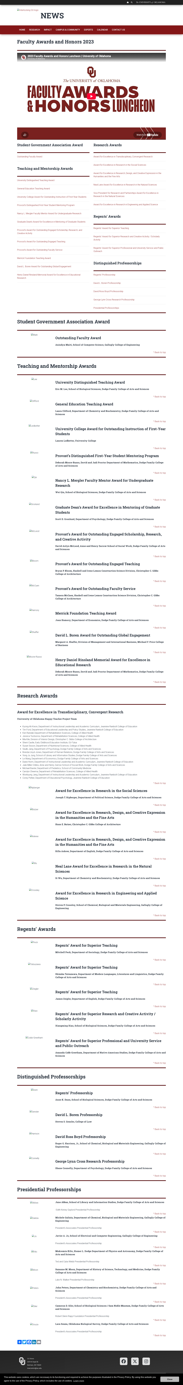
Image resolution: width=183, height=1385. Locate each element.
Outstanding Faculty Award (29, 156)
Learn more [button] (78, 1381)
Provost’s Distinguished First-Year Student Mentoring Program (46, 205)
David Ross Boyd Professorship (108, 291)
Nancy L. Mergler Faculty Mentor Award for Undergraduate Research (49, 213)
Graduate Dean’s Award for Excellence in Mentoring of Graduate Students (51, 222)
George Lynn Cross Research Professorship (114, 299)
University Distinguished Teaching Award (35, 180)
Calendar (102, 30)
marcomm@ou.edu (34, 1368)
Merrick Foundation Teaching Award (34, 258)
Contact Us (118, 30)
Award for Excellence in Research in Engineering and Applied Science (126, 204)
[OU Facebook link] (123, 1361)
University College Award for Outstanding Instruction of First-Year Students (51, 197)
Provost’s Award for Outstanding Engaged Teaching (41, 241)
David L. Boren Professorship (107, 283)
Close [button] (169, 1379)
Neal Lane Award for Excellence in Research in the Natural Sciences (125, 184)
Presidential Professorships (106, 308)
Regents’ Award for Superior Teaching (111, 228)
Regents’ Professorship (104, 274)
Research (34, 30)
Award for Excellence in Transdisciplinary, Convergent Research (123, 156)
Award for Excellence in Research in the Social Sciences (120, 165)
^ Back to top (159, 352)
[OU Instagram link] (146, 1361)
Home (22, 30)
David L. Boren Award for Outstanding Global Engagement (44, 266)
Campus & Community (68, 30)
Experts (88, 30)
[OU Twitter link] (135, 1361)
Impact (48, 30)
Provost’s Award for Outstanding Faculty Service (39, 250)
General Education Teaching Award (33, 188)
